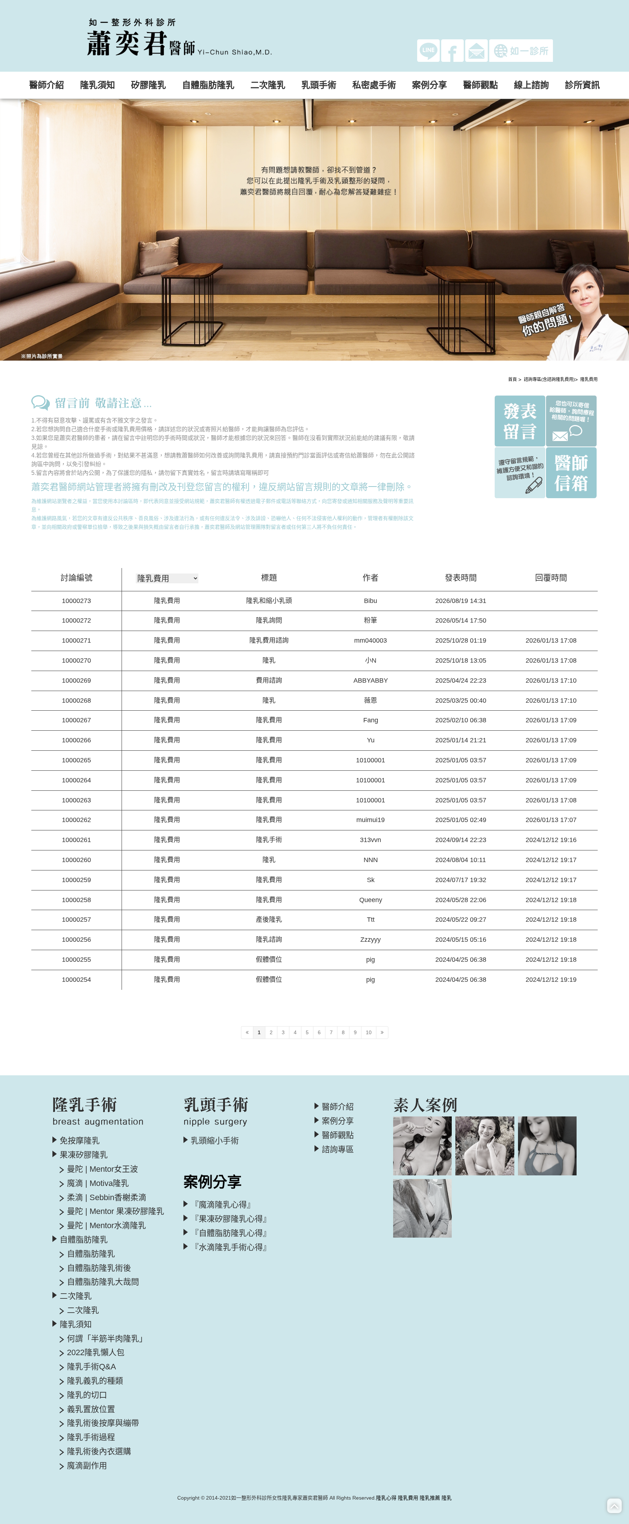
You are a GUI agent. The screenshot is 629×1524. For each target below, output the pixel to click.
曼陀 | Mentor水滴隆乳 (106, 1225)
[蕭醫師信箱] (571, 472)
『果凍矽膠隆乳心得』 (231, 1219)
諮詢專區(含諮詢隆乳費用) (549, 379)
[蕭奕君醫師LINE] (428, 50)
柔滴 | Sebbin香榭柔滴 (106, 1197)
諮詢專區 (338, 1149)
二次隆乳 (83, 1310)
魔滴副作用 (87, 1465)
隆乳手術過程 (91, 1437)
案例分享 (338, 1121)
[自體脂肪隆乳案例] (547, 1145)
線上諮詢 (531, 85)
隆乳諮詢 (269, 939)
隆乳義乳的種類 (95, 1381)
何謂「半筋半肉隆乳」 (107, 1338)
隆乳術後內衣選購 (99, 1451)
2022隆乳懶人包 (95, 1352)
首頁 (512, 379)
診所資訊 (582, 85)
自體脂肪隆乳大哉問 (103, 1282)
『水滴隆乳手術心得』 (231, 1247)
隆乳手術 (269, 840)
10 (369, 1032)
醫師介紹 (46, 85)
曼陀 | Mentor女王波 (102, 1169)
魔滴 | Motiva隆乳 (98, 1183)
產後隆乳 (269, 919)
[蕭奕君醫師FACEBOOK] (452, 50)
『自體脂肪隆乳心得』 (231, 1233)
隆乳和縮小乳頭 (269, 600)
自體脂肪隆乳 (91, 1254)
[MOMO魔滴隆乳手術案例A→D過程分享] (484, 1145)
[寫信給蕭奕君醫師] (476, 50)
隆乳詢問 (269, 620)
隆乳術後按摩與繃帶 (103, 1423)
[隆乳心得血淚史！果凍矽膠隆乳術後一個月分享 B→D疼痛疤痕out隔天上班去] (422, 1145)
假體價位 (269, 959)
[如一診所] (521, 50)
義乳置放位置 (91, 1409)
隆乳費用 (589, 379)
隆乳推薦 (430, 1498)
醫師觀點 (480, 85)
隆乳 (269, 660)
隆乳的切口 (87, 1395)
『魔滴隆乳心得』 (223, 1204)
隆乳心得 (386, 1498)
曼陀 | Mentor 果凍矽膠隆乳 (115, 1211)
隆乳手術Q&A (91, 1366)
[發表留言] (520, 420)
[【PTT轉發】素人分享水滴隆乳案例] (422, 1208)
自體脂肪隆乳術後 (99, 1268)
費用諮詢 (269, 680)
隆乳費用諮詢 (269, 640)
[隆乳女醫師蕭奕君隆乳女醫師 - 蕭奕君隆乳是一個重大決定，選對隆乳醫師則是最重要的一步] (194, 35)
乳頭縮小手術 (215, 1140)
